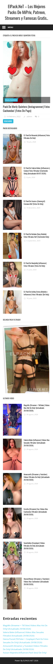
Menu (10, 27)
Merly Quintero (11, 100)
